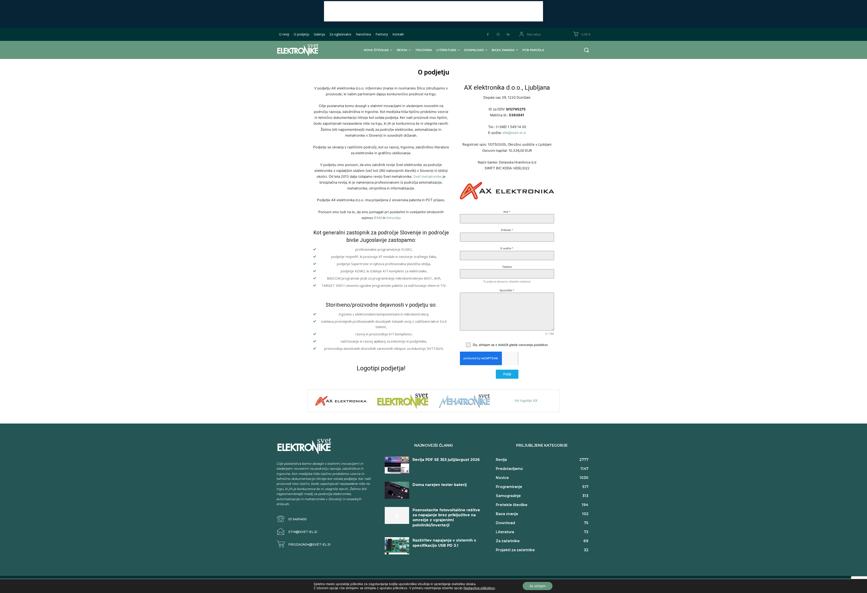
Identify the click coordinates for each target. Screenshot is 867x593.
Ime (506, 211)
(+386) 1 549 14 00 (510, 127)
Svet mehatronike (428, 176)
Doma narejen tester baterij (440, 485)
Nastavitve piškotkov (479, 588)
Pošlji (507, 374)
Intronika (394, 218)
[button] (586, 50)
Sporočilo (507, 290)
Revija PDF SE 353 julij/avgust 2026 (446, 460)
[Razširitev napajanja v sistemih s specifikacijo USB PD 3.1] (397, 545)
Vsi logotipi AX (526, 400)
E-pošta (507, 248)
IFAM (378, 218)
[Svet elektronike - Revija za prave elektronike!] (304, 50)
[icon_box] (291, 519)
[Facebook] (488, 34)
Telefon (507, 266)
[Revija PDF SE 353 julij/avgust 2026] (397, 465)
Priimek (507, 230)
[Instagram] (498, 34)
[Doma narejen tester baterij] (397, 490)
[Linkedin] (508, 34)
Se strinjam (537, 586)
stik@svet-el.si (514, 133)
